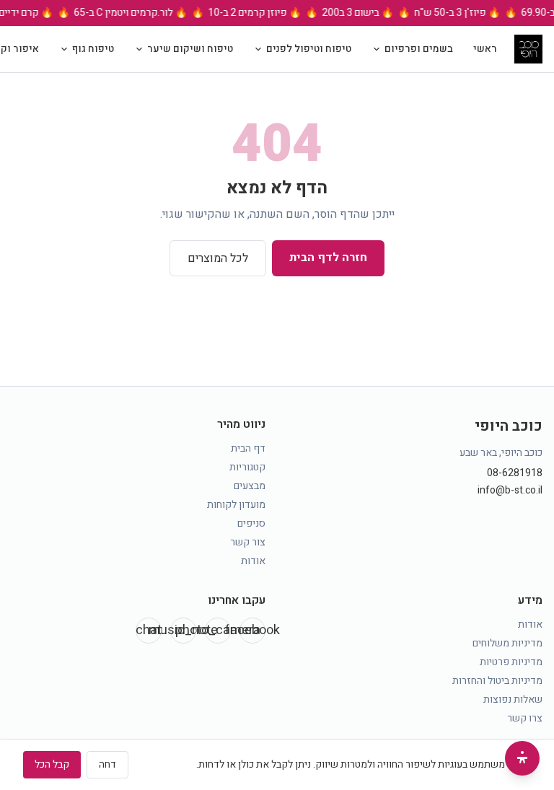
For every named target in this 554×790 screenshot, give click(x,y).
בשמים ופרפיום (418, 48)
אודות (253, 561)
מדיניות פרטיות (511, 662)
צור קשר (247, 542)
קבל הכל (52, 764)
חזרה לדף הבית (328, 257)
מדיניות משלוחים (507, 643)
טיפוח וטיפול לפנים (308, 48)
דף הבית (248, 448)
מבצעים (249, 485)
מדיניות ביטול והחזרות (497, 680)
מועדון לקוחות (236, 504)
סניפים (251, 523)
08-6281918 (514, 473)
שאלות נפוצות (512, 699)
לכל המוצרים (218, 258)
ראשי (485, 48)
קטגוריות (247, 467)
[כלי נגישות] (522, 758)
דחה (107, 764)
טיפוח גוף (93, 48)
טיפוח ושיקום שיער (190, 48)
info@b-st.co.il (510, 490)
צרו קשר (524, 718)
